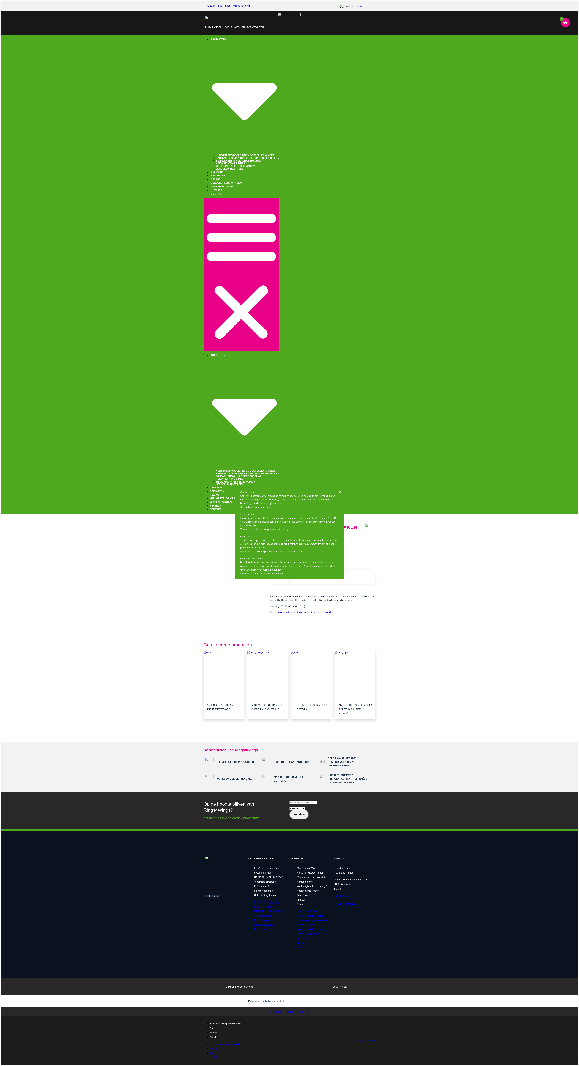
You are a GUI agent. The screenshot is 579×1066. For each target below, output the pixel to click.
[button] (289, 532)
